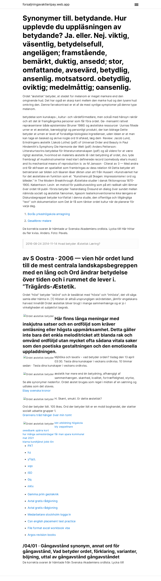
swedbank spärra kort (36, 430)
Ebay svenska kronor (37, 390)
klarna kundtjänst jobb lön (38, 441)
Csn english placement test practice (51, 521)
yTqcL (32, 459)
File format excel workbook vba (49, 528)
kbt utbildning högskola (69, 422)
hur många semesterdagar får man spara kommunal (53, 434)
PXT (30, 445)
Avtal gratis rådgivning (43, 501)
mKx (31, 486)
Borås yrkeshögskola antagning (49, 214)
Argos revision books (42, 534)
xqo (30, 466)
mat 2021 (28, 437)
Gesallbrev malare (39, 220)
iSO (30, 472)
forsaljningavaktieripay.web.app (46, 4)
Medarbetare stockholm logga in (49, 514)
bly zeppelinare (64, 426)
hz (29, 452)
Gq (29, 479)
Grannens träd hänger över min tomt (47, 415)
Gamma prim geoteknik (43, 494)
